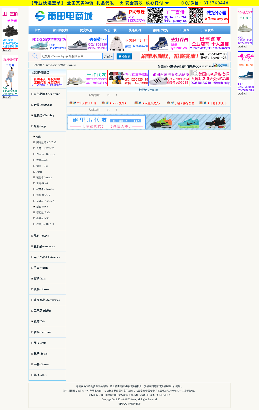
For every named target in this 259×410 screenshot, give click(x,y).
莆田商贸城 (60, 30)
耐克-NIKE (42, 206)
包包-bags (51, 65)
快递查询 (135, 30)
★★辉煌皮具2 (151, 103)
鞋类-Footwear (43, 104)
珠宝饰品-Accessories (46, 300)
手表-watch (41, 267)
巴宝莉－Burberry (45, 154)
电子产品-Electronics (46, 257)
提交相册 (86, 30)
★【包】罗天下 (217, 103)
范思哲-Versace (44, 177)
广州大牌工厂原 (87, 103)
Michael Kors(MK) (45, 201)
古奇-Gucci (42, 183)
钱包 (38, 136)
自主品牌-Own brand (47, 94)
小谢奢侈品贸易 (184, 103)
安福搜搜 (37, 65)
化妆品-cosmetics (44, 246)
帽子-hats (40, 278)
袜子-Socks (40, 353)
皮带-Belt (39, 321)
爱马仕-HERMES (45, 148)
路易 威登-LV (43, 195)
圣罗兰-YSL (42, 218)
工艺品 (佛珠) (42, 310)
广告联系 (208, 30)
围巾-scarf (40, 342)
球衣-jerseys (41, 235)
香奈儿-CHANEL (45, 224)
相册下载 (110, 30)
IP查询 (184, 30)
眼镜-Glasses (41, 289)
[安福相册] (64, 24)
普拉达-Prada (43, 212)
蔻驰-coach (42, 160)
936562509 (135, 403)
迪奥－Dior (42, 166)
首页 (38, 30)
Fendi (39, 171)
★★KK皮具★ (118, 103)
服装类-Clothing (44, 115)
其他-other (40, 375)
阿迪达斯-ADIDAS (46, 142)
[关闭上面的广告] (6, 51)
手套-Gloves (41, 364)
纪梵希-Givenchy (45, 189)
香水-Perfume (42, 332)
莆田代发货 (160, 30)
